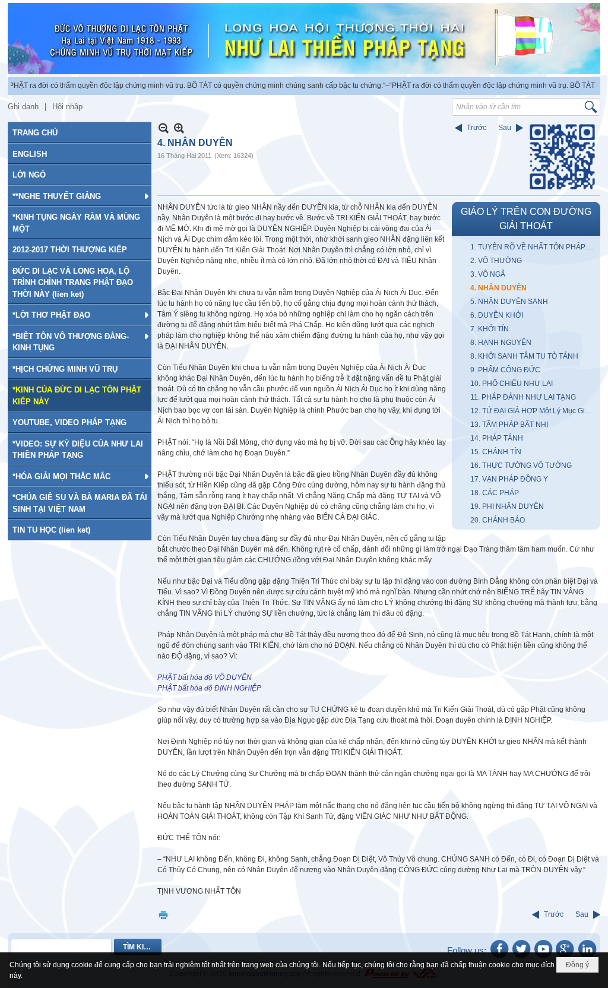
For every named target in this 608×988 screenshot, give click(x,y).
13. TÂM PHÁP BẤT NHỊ (509, 424)
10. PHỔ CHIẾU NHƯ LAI (511, 383)
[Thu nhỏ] (163, 128)
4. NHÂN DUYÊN (498, 288)
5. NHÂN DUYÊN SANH (509, 301)
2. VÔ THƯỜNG (496, 260)
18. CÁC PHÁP (494, 493)
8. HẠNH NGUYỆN (500, 342)
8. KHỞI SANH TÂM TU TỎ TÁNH (524, 356)
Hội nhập (67, 106)
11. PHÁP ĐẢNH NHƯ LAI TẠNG (523, 397)
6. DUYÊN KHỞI (496, 315)
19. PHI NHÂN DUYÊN (507, 506)
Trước (476, 128)
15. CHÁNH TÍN (495, 452)
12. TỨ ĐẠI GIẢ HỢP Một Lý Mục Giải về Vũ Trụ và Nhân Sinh (533, 411)
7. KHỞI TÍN (489, 329)
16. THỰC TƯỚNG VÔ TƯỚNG (521, 465)
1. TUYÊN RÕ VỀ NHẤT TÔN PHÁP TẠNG (533, 247)
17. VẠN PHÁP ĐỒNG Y (509, 479)
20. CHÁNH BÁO (497, 520)
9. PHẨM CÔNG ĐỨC (505, 370)
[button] (79, 196)
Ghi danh (23, 106)
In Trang (163, 914)
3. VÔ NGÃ (487, 274)
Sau (504, 128)
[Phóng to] (179, 128)
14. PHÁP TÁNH (496, 438)
